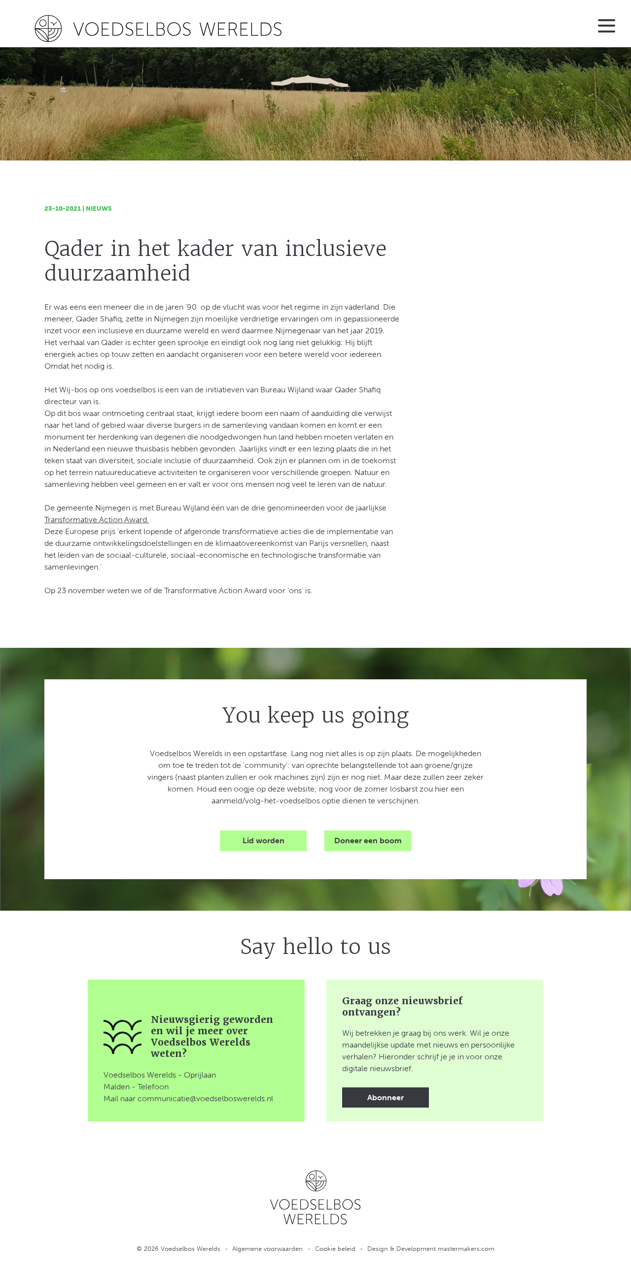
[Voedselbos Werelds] (159, 28)
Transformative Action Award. (96, 519)
